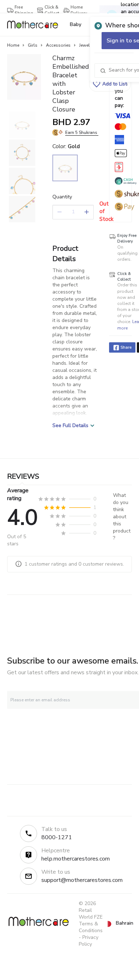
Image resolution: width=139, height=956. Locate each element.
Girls (32, 45)
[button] (110, 84)
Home (13, 45)
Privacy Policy (88, 940)
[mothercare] (35, 24)
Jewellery (88, 45)
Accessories (58, 45)
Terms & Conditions (91, 927)
